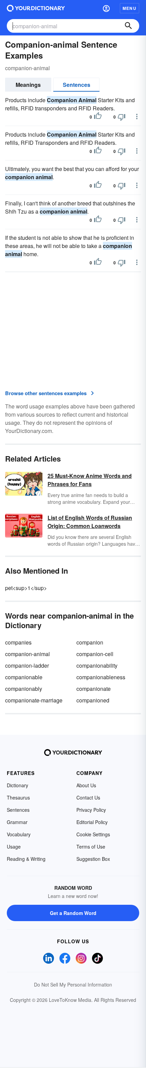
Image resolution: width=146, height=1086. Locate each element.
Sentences (76, 85)
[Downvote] (121, 116)
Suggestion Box (93, 858)
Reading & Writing (26, 858)
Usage (14, 846)
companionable (23, 677)
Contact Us (88, 797)
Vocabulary (19, 834)
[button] (106, 8)
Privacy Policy (91, 809)
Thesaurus (18, 797)
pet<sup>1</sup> (26, 588)
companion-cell (94, 654)
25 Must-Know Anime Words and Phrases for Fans (90, 480)
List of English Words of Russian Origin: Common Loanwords (90, 522)
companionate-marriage (33, 700)
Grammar (17, 822)
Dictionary (17, 785)
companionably (23, 689)
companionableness (100, 677)
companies (18, 642)
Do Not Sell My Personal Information (73, 984)
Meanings (28, 85)
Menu (129, 8)
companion (89, 642)
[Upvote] (98, 116)
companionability (96, 665)
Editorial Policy (92, 822)
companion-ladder (27, 665)
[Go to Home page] (36, 8)
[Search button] (128, 26)
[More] (137, 116)
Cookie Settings (93, 834)
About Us (86, 785)
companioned (92, 700)
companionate (93, 689)
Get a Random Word (73, 913)
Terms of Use (90, 846)
